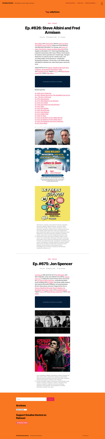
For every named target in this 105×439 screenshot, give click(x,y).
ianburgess (57, 232)
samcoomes (56, 384)
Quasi (65, 382)
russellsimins (44, 384)
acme (38, 375)
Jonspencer (66, 378)
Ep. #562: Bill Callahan (42, 108)
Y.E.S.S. (56, 71)
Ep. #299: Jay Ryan (40, 116)
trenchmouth (49, 246)
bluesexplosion (54, 375)
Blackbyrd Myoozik (59, 68)
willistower (45, 248)
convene (64, 227)
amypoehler (64, 224)
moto (42, 238)
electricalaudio (40, 230)
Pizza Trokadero (58, 288)
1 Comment (62, 37)
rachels (38, 242)
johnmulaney (52, 233)
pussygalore (61, 382)
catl (68, 375)
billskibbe (48, 375)
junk (55, 379)
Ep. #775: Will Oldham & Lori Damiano (47, 101)
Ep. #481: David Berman (42, 110)
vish (44, 37)
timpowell (56, 245)
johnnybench (58, 233)
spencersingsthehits (55, 385)
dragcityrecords (61, 229)
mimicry (38, 238)
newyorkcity (65, 238)
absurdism (46, 224)
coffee (45, 376)
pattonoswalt (56, 239)
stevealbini (46, 243)
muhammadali (46, 238)
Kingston (49, 381)
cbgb (38, 376)
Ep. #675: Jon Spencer (52, 263)
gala (58, 230)
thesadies (45, 387)
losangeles (56, 236)
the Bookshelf (46, 69)
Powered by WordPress (36, 435)
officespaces (50, 382)
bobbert (60, 375)
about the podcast (70, 3)
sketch (41, 243)
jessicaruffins (60, 378)
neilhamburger (53, 238)
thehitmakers (39, 387)
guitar (38, 232)
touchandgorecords (41, 246)
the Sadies (50, 282)
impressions (63, 232)
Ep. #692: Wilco (39, 106)
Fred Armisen (49, 43)
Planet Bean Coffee (56, 69)
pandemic (55, 382)
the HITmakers (60, 275)
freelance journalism (90, 3)
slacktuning (61, 384)
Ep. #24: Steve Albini (41, 123)
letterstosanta (40, 236)
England (45, 230)
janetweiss (54, 378)
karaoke (38, 235)
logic (49, 236)
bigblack (49, 226)
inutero (68, 232)
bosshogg (64, 375)
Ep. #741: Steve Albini (41, 103)
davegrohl (51, 229)
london (52, 236)
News (49, 23)
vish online (50, 73)
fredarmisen (50, 230)
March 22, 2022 (51, 268)
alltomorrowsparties (56, 224)
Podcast (54, 23)
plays (60, 239)
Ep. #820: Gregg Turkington (43, 93)
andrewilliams (43, 375)
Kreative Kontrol (7, 3)
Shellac (38, 243)
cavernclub (59, 226)
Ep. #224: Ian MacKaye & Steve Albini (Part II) (48, 117)
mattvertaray (54, 381)
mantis (65, 236)
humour (53, 232)
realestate (39, 384)
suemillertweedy (53, 243)
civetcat (41, 376)
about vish (80, 3)
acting (50, 224)
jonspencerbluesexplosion (42, 379)
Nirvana (45, 239)
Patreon (50, 68)
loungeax (61, 236)
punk (69, 240)
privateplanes (64, 240)
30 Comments (62, 268)
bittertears (54, 226)
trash (49, 387)
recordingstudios (44, 242)
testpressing (60, 243)
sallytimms (56, 242)
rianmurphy (50, 242)
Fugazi (55, 230)
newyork (38, 382)
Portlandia (39, 240)
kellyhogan (59, 379)
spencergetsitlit (46, 385)
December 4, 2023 (52, 37)
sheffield (66, 242)
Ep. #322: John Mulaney (42, 112)
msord (67, 381)
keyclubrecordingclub (41, 381)
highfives (49, 232)
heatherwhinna (43, 232)
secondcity (61, 242)
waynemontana (61, 246)
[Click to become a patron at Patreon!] (35, 422)
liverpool (45, 236)
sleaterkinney (40, 385)
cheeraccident (40, 227)
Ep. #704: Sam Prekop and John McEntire (47, 104)
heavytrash (39, 378)
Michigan (64, 381)
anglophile (44, 226)
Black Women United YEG (55, 292)
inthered (44, 378)
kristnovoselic (44, 235)
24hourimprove (40, 224)
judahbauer (51, 379)
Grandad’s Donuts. (43, 71)
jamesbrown (49, 378)
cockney (50, 227)
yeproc (52, 387)
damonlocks (39, 229)
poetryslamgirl (65, 239)
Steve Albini (38, 43)
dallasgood (57, 376)
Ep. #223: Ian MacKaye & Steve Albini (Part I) (48, 119)
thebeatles (39, 245)
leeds (66, 235)
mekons (59, 381)
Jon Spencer (38, 275)
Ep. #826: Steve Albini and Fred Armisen (52, 30)
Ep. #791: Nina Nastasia (42, 99)
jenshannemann (40, 233)
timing (52, 245)
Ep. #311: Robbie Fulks (41, 114)
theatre (65, 243)
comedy (54, 227)
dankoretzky (45, 229)
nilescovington (40, 239)
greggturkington (63, 230)
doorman (56, 229)
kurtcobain (49, 235)
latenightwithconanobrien (58, 235)
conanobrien (59, 227)
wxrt (49, 248)
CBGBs (64, 226)
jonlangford (64, 233)
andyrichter (39, 226)
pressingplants (57, 240)
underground (55, 246)
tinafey (60, 245)
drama (67, 229)
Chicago (45, 227)
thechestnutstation (46, 245)
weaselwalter (40, 248)
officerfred (49, 239)
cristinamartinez (50, 376)
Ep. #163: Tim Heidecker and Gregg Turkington (49, 121)
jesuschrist (46, 233)
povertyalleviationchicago (47, 240)
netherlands (59, 238)
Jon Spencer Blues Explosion (45, 280)
